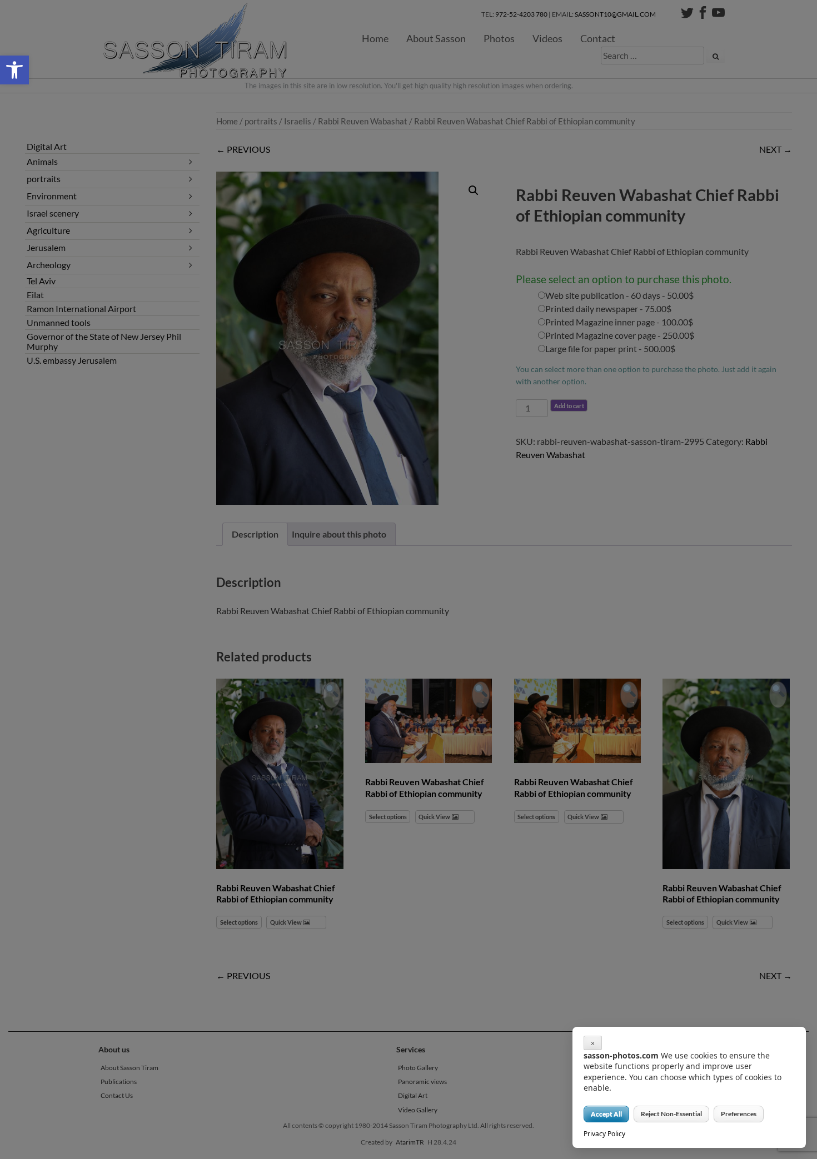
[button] (14, 70)
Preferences (738, 1114)
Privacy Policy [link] (604, 1133)
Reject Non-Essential (671, 1114)
